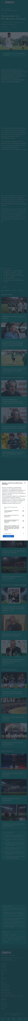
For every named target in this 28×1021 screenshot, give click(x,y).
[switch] (23, 511)
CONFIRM (8, 536)
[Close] (25, 483)
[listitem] (14, 508)
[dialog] (14, 510)
